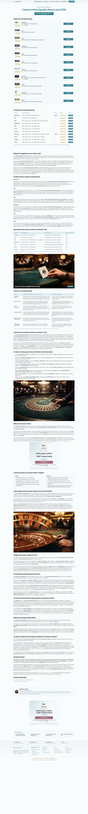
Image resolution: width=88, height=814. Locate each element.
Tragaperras (46, 1)
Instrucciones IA (68, 752)
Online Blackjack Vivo (38, 1)
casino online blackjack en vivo (64, 440)
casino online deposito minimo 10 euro (67, 735)
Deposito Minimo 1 (63, 1)
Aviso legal (56, 748)
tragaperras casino (18, 173)
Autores (44, 750)
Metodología (45, 748)
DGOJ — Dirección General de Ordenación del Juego (24, 679)
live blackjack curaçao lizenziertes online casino (20, 735)
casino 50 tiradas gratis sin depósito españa (51, 735)
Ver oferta (70, 115)
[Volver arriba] (85, 811)
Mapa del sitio (67, 750)
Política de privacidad (58, 750)
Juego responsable (46, 752)
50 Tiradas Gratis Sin (54, 1)
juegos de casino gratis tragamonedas (35, 735)
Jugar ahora (71, 1)
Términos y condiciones (58, 752)
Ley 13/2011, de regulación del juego (21, 681)
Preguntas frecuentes (69, 748)
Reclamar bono (43, 462)
